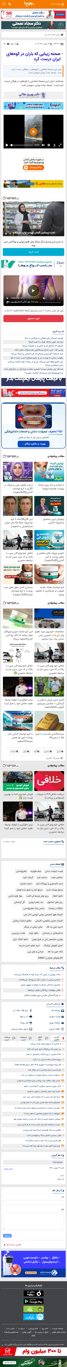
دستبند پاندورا (26, 884)
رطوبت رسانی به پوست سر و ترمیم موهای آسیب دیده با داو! (37, 358)
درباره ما (21, 1328)
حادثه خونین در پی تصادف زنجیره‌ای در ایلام (44, 1054)
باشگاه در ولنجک (55, 908)
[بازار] (33, 1310)
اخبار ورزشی (33, 1328)
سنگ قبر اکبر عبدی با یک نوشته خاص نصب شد (41, 1097)
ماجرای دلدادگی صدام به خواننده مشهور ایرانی (40, 985)
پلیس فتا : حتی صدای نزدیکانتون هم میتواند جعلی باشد (38, 350)
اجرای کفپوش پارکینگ (53, 945)
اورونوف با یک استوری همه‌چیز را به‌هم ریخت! (42, 1113)
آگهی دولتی (26, 1332)
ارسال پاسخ (8, 1169)
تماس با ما (11, 1328)
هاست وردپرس (18, 933)
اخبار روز (45, 1328)
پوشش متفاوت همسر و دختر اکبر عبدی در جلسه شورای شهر (37, 1119)
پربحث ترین (7, 1038)
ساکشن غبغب (57, 877)
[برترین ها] (29, 4)
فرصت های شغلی (59, 1332)
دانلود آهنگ (57, 896)
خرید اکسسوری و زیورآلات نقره (49, 884)
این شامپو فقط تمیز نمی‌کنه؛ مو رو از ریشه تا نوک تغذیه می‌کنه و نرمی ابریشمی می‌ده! (35, 363)
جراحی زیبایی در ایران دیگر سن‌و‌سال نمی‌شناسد (39, 979)
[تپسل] (4, 198)
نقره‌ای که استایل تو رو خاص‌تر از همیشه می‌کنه (42, 346)
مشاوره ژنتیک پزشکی (22, 921)
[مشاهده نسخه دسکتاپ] (3, 4)
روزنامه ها (56, 1010)
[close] (2, 1345)
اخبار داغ (40, 1038)
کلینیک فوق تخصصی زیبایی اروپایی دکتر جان (43, 914)
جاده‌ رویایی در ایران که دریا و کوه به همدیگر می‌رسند (37, 974)
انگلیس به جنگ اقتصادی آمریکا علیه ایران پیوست (42, 1130)
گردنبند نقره (28, 877)
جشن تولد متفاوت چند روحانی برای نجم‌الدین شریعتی (38, 1080)
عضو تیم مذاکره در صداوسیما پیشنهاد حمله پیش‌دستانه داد (37, 1108)
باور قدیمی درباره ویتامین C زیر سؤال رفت (44, 1070)
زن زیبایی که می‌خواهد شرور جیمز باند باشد (44, 1049)
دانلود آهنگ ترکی (20, 939)
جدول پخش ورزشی (19, 1029)
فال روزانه (24, 1023)
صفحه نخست (57, 1328)
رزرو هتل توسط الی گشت (37, 896)
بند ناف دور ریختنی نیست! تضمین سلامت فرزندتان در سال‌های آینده (33, 369)
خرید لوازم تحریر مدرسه (29, 945)
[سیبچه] (33, 1294)
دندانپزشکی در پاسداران (52, 933)
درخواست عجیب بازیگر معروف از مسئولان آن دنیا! (40, 1075)
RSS (33, 1335)
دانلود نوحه (33, 933)
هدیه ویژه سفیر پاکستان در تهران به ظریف (43, 1091)
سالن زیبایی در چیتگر (33, 927)
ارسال (7, 1235)
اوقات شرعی (54, 1029)
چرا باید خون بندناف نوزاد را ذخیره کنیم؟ (45, 342)
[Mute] (11, 234)
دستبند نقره (42, 877)
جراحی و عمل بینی (35, 952)
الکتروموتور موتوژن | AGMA (50, 958)
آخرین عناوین (57, 1038)
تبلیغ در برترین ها (41, 1332)
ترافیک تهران (54, 1023)
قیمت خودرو (54, 1016)
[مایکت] (33, 1317)
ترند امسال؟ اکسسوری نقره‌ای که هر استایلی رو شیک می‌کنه (37, 354)
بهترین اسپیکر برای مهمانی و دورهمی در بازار (44, 338)
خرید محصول (33, 319)
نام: (62, 1197)
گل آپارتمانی (19, 902)
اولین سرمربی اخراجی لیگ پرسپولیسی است (44, 1135)
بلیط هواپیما (36, 871)
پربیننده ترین (23, 1038)
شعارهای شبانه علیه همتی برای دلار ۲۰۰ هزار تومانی (40, 1102)
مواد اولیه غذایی (15, 896)
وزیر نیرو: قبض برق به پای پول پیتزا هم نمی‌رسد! (41, 1145)
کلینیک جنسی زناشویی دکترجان (49, 921)
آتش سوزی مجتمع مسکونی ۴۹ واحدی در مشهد (42, 1086)
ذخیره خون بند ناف (54, 927)
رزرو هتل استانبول (55, 902)
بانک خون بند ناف (55, 952)
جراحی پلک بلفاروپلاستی (34, 908)
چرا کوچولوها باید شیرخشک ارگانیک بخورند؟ (44, 373)
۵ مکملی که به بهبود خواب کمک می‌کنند (45, 1044)
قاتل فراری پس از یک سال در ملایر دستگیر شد (43, 1140)
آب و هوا (24, 1016)
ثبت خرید (33, 252)
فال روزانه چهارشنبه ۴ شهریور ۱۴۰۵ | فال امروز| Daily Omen (38, 1064)
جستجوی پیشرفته (11, 1332)
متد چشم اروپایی (36, 902)
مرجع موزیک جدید (54, 890)
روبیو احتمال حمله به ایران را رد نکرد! (47, 1059)
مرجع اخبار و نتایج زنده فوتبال (29, 890)
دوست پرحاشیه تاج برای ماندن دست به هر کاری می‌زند (38, 1124)
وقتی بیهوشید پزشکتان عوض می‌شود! (43, 990)
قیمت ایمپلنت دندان (54, 871)
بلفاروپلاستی (21, 871)
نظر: (62, 1209)
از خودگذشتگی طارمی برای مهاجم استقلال (42, 995)
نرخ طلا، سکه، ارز (20, 1010)
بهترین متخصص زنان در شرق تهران (47, 939)
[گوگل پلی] (33, 1302)
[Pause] (6, 234)
